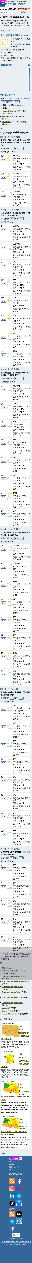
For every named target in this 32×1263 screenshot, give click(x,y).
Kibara (21, 25)
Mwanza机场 (6, 122)
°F (15, 9)
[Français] (18, 10)
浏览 (2, 4)
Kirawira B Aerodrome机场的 (12, 1014)
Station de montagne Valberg (11, 992)
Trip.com (10, 113)
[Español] (23, 10)
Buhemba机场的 (7, 1011)
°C (13, 9)
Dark (10, 9)
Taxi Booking (18, 105)
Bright (7, 9)
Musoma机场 (6, 116)
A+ (3, 9)
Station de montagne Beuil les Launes (14, 981)
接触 (10, 1161)
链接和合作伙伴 (14, 1167)
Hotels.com (18, 98)
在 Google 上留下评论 (16, 1238)
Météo (21, 1029)
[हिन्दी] (29, 10)
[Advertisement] (16, 963)
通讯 (10, 1170)
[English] (20, 10)
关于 (15, 1159)
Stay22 (17, 102)
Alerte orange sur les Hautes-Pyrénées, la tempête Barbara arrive (15, 1095)
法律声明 (12, 1164)
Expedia (4, 102)
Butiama (4, 23)
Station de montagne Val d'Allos (12, 1002)
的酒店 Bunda (6, 64)
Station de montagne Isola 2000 (12, 987)
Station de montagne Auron (11, 997)
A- (0, 9)
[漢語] (26, 10)
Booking (26, 98)
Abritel (10, 102)
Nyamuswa (18, 20)
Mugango (7, 25)
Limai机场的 (6, 1008)
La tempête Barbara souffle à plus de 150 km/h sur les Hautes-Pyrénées (14, 1130)
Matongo (20, 23)
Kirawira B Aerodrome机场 (11, 111)
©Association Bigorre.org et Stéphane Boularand (16, 1242)
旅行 (2, 128)
